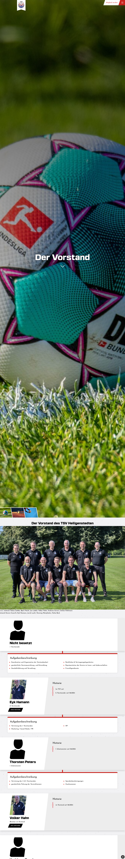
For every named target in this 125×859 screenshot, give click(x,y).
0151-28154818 (15, 825)
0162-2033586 (15, 710)
